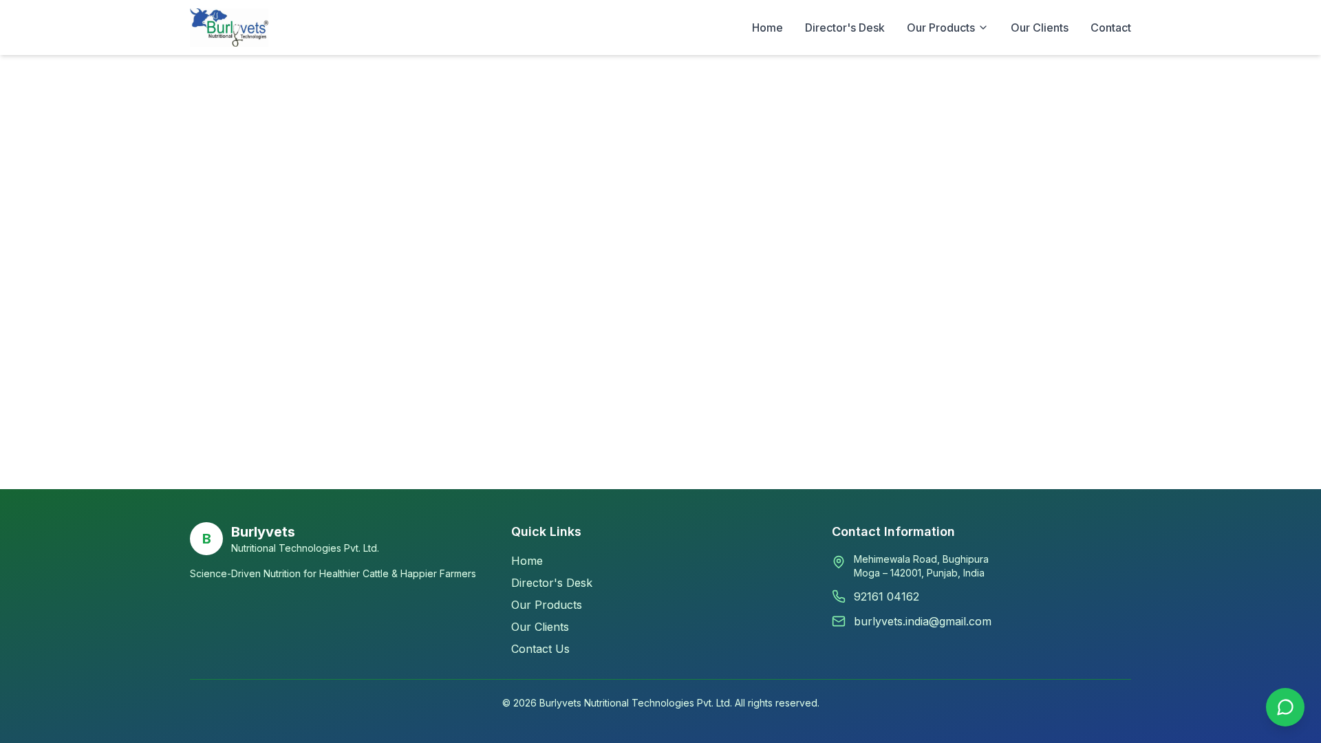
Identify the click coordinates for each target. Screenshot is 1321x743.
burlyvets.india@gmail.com (922, 621)
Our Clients (1039, 27)
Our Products (546, 605)
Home (767, 27)
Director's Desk (845, 27)
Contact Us (540, 649)
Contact (1111, 27)
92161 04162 (886, 596)
